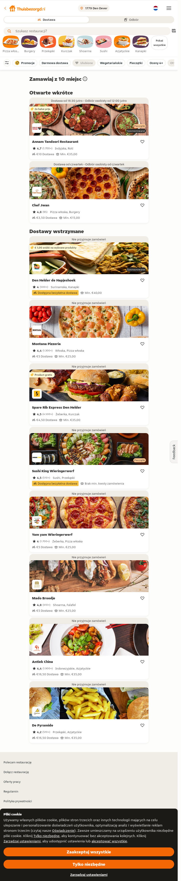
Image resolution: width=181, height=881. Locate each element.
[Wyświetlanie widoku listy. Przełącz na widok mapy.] (173, 31)
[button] (24, 8)
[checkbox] (11, 44)
